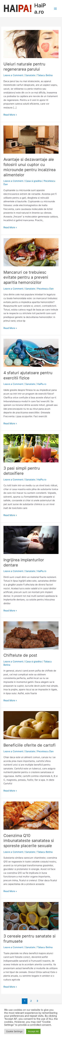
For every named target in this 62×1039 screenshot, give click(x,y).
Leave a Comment (13, 75)
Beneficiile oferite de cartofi (29, 745)
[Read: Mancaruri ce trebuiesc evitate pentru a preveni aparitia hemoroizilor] (31, 252)
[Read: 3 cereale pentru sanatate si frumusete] (31, 915)
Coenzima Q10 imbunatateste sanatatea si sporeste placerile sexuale (28, 840)
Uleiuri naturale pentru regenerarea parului (24, 67)
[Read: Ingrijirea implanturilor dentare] (31, 539)
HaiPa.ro (40, 8)
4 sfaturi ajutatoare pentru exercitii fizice (27, 375)
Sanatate (30, 75)
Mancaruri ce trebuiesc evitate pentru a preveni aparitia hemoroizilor (25, 277)
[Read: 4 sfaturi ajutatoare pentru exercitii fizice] (31, 352)
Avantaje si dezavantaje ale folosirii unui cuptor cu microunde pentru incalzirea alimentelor (29, 167)
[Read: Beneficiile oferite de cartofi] (31, 725)
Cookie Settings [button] (14, 1031)
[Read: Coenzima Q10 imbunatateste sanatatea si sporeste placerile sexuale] (31, 815)
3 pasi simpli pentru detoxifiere (21, 471)
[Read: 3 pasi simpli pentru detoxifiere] (31, 448)
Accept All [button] (33, 1031)
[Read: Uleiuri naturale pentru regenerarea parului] (31, 43)
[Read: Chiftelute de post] (31, 635)
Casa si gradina (33, 181)
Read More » (10, 115)
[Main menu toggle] (55, 8)
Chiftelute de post (20, 655)
